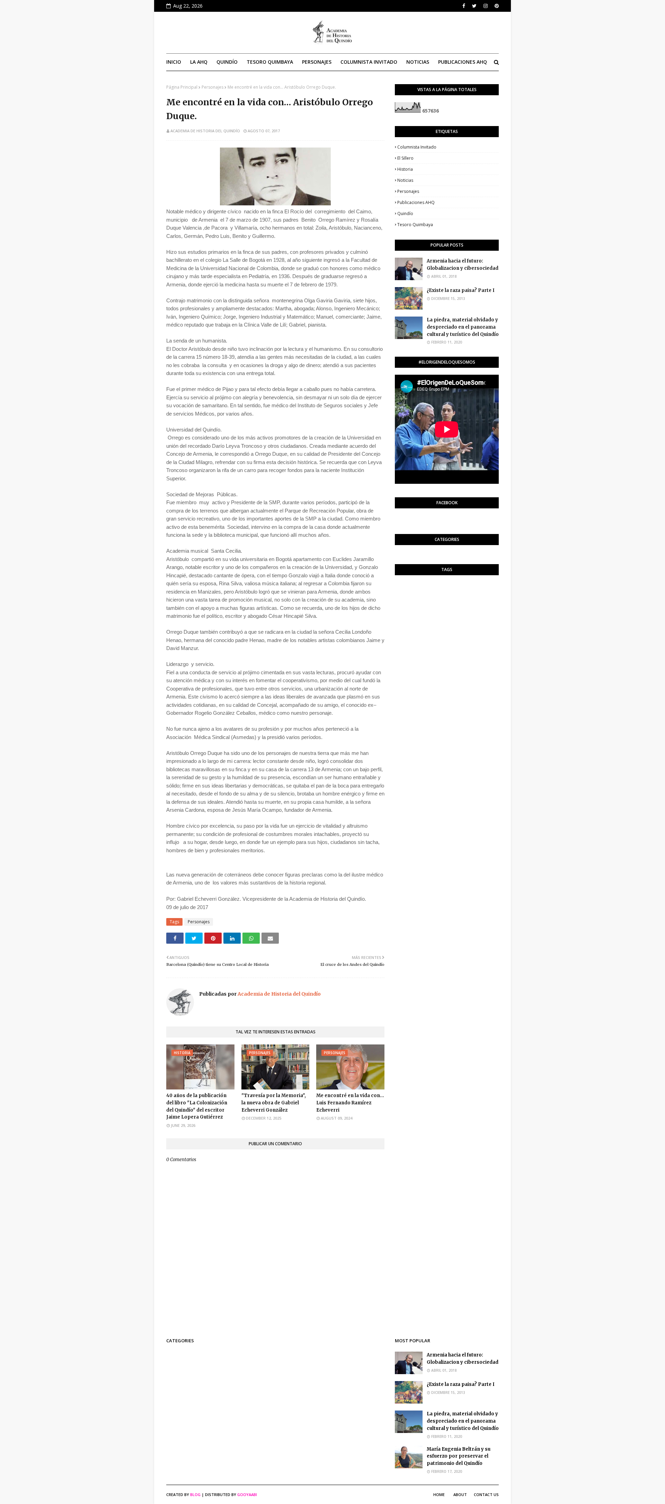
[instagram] (485, 6)
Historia (405, 169)
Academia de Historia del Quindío (205, 130)
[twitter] (474, 6)
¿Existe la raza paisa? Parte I (461, 290)
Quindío (405, 213)
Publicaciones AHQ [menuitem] (462, 62)
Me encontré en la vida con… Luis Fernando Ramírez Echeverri (350, 1103)
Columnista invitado (416, 147)
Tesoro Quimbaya (415, 225)
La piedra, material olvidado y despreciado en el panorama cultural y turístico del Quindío (463, 327)
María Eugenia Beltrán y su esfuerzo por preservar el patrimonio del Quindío (458, 1456)
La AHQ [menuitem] (198, 62)
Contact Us (486, 1494)
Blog (195, 1494)
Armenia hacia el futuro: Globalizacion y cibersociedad (462, 264)
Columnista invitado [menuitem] (368, 62)
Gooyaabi (247, 1494)
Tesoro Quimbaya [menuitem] (270, 62)
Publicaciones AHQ (416, 202)
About (460, 1494)
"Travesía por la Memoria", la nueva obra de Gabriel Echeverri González (273, 1103)
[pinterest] (496, 6)
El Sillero (405, 158)
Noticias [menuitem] (417, 62)
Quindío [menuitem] (227, 62)
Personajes (212, 87)
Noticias (405, 180)
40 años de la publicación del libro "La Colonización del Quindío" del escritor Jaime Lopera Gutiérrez (196, 1106)
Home (439, 1494)
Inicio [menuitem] (173, 62)
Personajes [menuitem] (316, 62)
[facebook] (464, 6)
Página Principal (181, 87)
